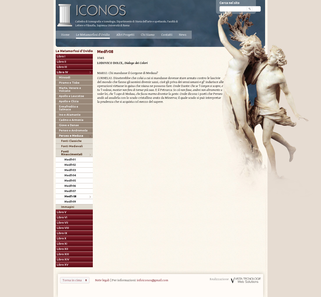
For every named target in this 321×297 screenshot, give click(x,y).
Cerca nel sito (229, 3)
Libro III (62, 66)
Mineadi (64, 77)
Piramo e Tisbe (69, 82)
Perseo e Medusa (71, 135)
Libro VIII (63, 227)
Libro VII (62, 222)
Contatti (166, 35)
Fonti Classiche (71, 141)
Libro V (61, 212)
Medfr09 (70, 201)
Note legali (102, 280)
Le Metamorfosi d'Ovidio (93, 35)
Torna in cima (72, 280)
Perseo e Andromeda (73, 130)
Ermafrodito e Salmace (68, 108)
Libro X (61, 238)
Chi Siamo (148, 35)
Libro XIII (63, 254)
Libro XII (62, 249)
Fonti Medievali (72, 146)
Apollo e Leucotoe (71, 96)
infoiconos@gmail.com (152, 280)
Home (65, 35)
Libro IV (62, 72)
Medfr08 (70, 196)
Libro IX (62, 233)
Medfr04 (70, 175)
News (182, 35)
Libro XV (62, 264)
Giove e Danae (69, 125)
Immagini (67, 206)
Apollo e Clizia (69, 101)
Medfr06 (70, 185)
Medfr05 (70, 180)
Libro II (61, 61)
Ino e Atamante (70, 114)
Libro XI (62, 243)
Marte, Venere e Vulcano (70, 89)
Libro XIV (63, 259)
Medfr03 (70, 170)
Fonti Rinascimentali (71, 153)
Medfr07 (70, 191)
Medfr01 (70, 159)
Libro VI (62, 217)
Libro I (61, 56)
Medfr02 (70, 164)
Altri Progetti (125, 35)
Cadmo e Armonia (71, 119)
